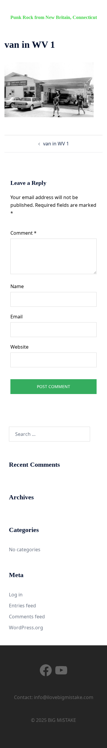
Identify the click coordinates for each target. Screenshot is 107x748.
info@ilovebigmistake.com (63, 697)
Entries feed (22, 605)
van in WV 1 (56, 143)
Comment (23, 233)
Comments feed (27, 616)
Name (17, 286)
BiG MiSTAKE (53, 9)
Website (19, 347)
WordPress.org (26, 627)
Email (16, 316)
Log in (16, 594)
